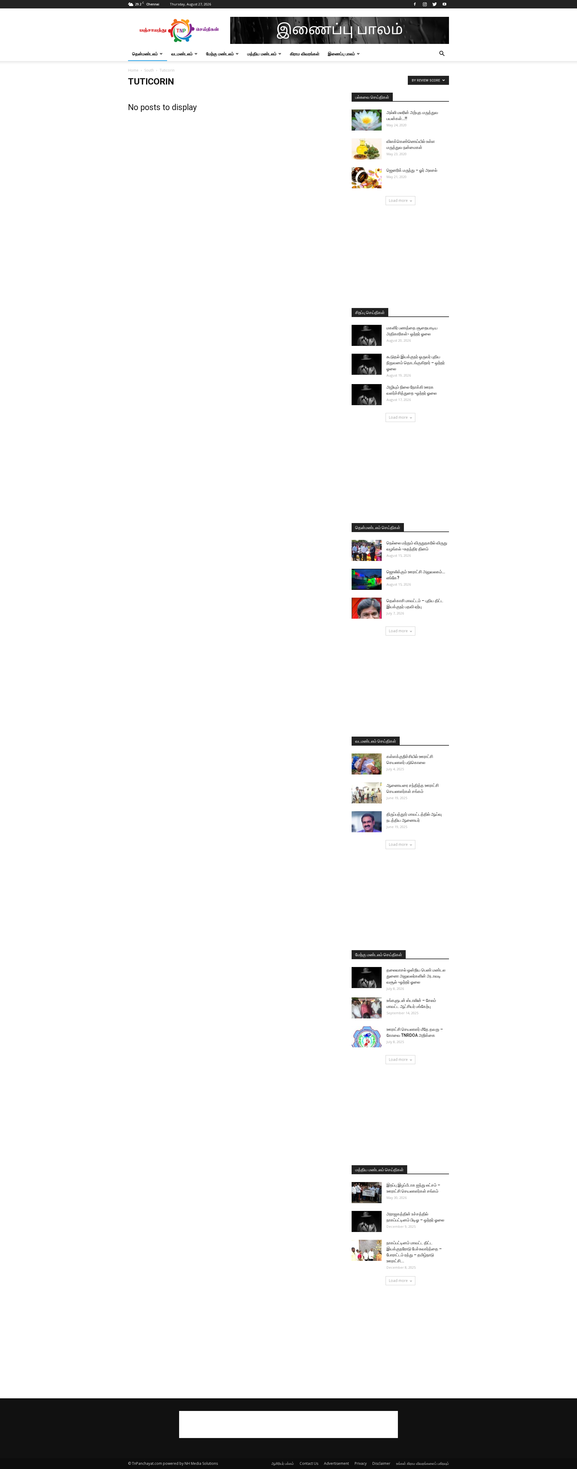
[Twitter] (434, 4)
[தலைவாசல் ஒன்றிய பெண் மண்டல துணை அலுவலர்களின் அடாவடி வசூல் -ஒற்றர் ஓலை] (367, 977)
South (149, 70)
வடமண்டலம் (182, 54)
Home (133, 70)
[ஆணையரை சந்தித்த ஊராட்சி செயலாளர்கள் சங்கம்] (367, 792)
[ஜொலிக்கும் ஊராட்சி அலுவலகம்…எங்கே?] (367, 579)
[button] (442, 54)
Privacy (361, 1463)
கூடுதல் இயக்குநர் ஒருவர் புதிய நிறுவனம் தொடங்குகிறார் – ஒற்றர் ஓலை (415, 362)
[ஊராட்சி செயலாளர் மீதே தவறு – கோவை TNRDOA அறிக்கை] (367, 1036)
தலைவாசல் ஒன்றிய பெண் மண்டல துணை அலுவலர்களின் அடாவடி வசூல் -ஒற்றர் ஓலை (415, 976)
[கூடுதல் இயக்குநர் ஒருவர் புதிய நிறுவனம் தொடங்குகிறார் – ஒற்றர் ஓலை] (367, 364)
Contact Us (309, 1463)
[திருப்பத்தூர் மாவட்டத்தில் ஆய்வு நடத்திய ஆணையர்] (367, 821)
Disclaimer (381, 1463)
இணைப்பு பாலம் (341, 54)
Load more (398, 200)
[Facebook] (414, 4)
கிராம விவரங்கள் (304, 54)
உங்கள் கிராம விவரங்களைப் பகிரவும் (422, 1463)
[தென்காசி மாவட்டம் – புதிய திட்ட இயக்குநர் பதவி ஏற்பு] (367, 608)
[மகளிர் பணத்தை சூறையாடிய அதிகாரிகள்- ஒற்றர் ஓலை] (367, 335)
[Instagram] (424, 4)
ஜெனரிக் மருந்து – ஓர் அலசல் (411, 170)
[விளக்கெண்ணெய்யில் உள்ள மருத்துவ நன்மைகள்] (367, 148)
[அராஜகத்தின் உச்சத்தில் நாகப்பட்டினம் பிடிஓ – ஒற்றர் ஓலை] (367, 1221)
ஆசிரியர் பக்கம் (282, 1463)
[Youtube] (444, 4)
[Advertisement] (400, 257)
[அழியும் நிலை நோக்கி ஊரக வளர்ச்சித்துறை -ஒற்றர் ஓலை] (367, 394)
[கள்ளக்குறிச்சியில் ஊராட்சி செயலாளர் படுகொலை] (367, 764)
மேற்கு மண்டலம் (220, 54)
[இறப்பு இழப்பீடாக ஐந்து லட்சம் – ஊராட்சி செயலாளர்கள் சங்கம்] (367, 1192)
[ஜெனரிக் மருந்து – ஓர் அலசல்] (367, 177)
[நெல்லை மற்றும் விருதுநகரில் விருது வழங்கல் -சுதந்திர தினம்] (367, 550)
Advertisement (336, 1463)
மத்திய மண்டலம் (261, 54)
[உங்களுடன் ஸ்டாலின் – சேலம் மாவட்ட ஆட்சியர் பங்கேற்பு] (367, 1007)
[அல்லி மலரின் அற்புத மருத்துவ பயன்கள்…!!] (367, 120)
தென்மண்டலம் (145, 54)
